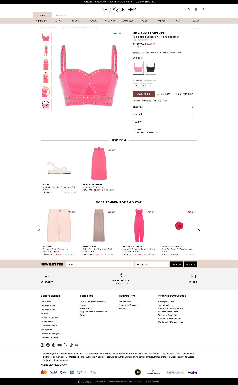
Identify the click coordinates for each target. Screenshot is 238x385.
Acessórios (127, 21)
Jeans (144, 21)
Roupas (75, 21)
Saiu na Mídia (47, 321)
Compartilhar (185, 94)
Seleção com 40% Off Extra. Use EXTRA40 (161, 53)
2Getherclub (86, 308)
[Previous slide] (39, 230)
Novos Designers (49, 317)
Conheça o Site (48, 309)
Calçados (110, 21)
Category (73, 27)
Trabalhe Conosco (49, 337)
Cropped (94, 27)
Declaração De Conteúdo (170, 321)
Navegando (46, 329)
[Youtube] (59, 345)
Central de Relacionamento (93, 301)
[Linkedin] (76, 345)
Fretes (83, 305)
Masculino (61, 15)
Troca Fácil (163, 305)
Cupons (83, 315)
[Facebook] (48, 345)
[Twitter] (66, 345)
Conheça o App (48, 305)
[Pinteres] (53, 345)
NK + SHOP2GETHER (149, 33)
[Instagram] (42, 345)
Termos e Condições (51, 333)
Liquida (195, 21)
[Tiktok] (71, 345)
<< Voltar (194, 28)
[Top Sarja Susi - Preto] (150, 68)
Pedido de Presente (129, 305)
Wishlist (123, 308)
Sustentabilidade (49, 325)
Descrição (138, 114)
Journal (44, 313)
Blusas (84, 27)
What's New (41, 21)
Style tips (138, 107)
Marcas (59, 21)
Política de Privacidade (169, 318)
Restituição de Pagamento (171, 308)
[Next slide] (199, 230)
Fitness (161, 21)
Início (43, 27)
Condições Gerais (167, 301)
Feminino (42, 15)
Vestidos (93, 21)
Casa (178, 21)
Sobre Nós (46, 301)
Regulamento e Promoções (93, 311)
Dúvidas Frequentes (168, 311)
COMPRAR (143, 94)
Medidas (138, 122)
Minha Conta (125, 301)
